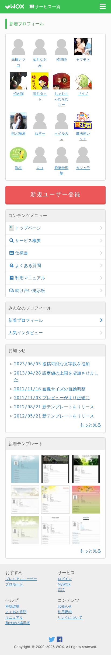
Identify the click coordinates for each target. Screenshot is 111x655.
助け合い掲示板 (30, 290)
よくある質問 (28, 265)
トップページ (28, 228)
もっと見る (90, 424)
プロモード (14, 584)
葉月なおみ (40, 62)
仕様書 (21, 252)
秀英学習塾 (61, 170)
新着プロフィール (25, 320)
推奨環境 (12, 606)
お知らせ (65, 606)
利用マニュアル (30, 277)
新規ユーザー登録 (55, 194)
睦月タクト (40, 96)
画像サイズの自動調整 (49, 388)
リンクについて (70, 618)
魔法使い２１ (83, 136)
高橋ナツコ (18, 62)
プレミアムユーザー (21, 579)
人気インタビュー (25, 332)
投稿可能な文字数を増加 (52, 363)
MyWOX (64, 584)
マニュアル (14, 618)
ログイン (65, 579)
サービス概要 (28, 240)
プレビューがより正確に (52, 397)
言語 (61, 590)
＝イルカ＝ (61, 136)
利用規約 (65, 612)
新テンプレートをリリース (54, 406)
